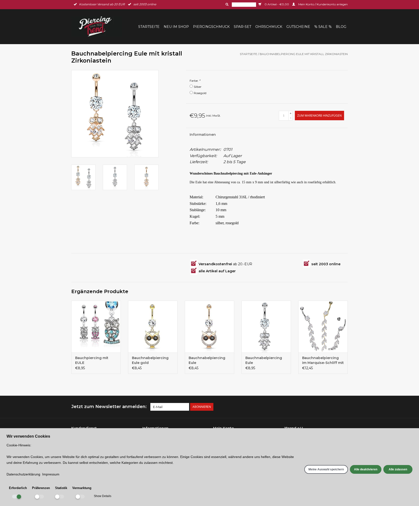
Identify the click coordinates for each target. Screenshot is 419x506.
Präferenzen (41, 488)
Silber (197, 86)
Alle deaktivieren (365, 469)
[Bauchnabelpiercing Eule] (209, 327)
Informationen (203, 134)
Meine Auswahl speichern (326, 469)
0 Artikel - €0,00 (277, 4)
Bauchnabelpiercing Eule (207, 360)
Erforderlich (18, 488)
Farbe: (195, 80)
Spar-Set (242, 26)
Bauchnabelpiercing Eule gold (150, 360)
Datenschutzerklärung (23, 474)
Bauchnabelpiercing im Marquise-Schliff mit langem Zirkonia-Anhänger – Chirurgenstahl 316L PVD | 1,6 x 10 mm (323, 360)
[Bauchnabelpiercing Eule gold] (152, 327)
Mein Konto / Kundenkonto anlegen (323, 4)
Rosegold (200, 93)
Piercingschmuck (211, 26)
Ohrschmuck (268, 26)
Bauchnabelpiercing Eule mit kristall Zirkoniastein (304, 54)
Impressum (50, 474)
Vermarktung (81, 488)
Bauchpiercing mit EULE (91, 360)
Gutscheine (298, 26)
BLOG (341, 26)
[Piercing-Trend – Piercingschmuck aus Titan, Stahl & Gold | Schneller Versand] (98, 26)
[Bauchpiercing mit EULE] (96, 327)
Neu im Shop (176, 26)
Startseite (149, 26)
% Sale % (323, 26)
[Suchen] (226, 4)
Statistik (61, 488)
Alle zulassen (398, 469)
